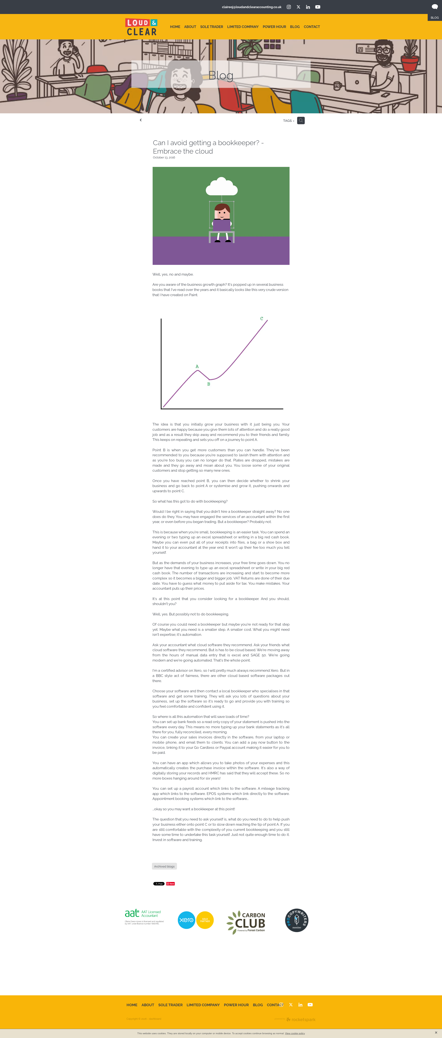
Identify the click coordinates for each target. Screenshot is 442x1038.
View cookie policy (295, 1033)
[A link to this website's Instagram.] (289, 7)
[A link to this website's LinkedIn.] (308, 7)
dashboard (155, 1018)
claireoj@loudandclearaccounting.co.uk (251, 7)
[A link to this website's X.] (298, 7)
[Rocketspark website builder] (295, 1020)
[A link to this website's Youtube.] (317, 7)
